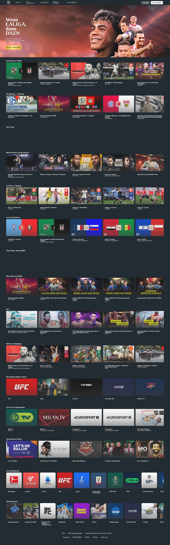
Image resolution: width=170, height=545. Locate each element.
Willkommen (71, 2)
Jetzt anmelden (157, 3)
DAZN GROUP (77, 537)
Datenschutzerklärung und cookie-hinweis (98, 533)
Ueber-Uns (104, 537)
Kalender (44, 2)
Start (18, 2)
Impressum (66, 537)
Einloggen (146, 3)
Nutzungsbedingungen (75, 533)
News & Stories (56, 2)
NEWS (87, 537)
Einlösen (95, 537)
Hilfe (63, 533)
